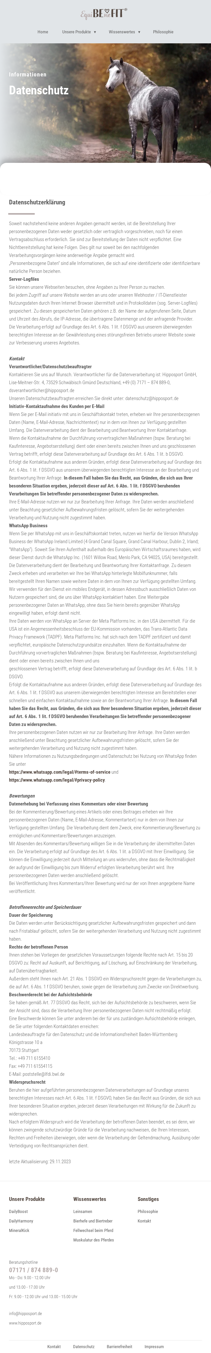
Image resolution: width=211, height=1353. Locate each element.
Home (43, 31)
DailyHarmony (21, 1220)
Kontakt (144, 1220)
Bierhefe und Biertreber (92, 1220)
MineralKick (19, 1230)
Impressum (154, 1346)
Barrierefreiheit (119, 1346)
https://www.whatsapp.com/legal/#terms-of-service (59, 772)
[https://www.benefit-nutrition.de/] (104, 15)
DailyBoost (18, 1211)
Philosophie (163, 31)
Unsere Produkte (76, 31)
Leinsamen (82, 1211)
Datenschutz (83, 1346)
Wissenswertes (122, 31)
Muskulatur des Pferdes (93, 1239)
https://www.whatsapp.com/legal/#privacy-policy (57, 780)
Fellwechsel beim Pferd (93, 1230)
